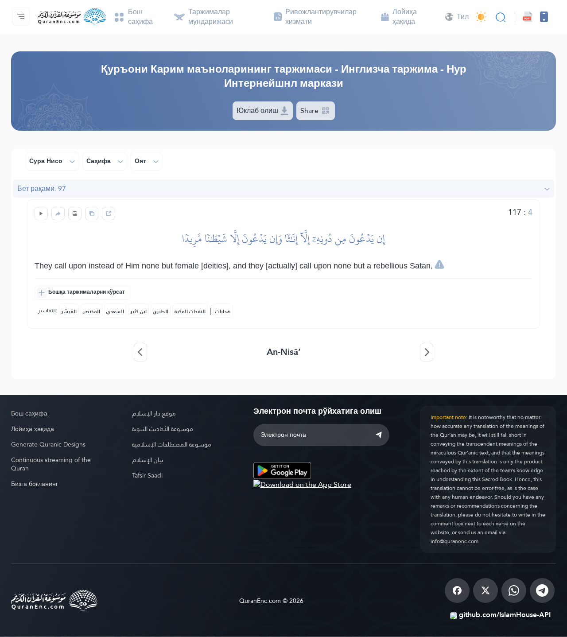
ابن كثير (138, 311)
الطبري (160, 311)
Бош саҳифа (29, 413)
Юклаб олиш (258, 110)
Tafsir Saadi (147, 475)
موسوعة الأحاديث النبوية (162, 429)
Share (310, 110)
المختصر (91, 311)
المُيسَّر (69, 311)
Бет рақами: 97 (41, 188)
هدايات (223, 311)
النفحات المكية (190, 311)
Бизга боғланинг (34, 483)
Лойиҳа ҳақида (32, 429)
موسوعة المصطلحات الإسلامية (171, 444)
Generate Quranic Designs (48, 444)
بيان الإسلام (147, 460)
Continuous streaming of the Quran (51, 464)
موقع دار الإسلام (154, 413)
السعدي (115, 311)
